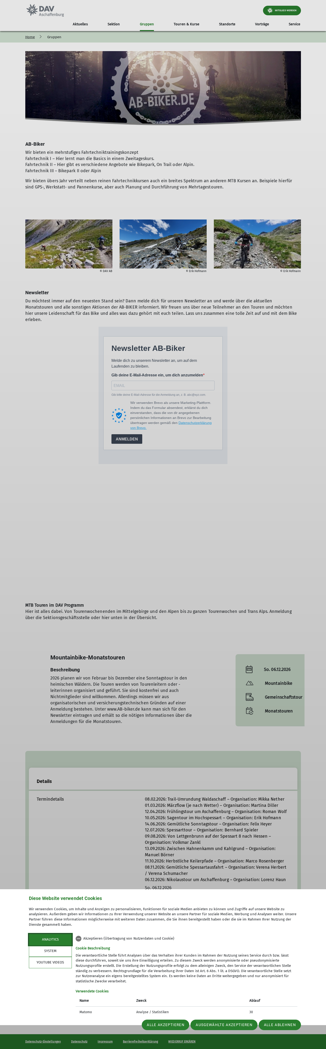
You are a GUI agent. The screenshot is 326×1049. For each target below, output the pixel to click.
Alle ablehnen (280, 1025)
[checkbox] (186, 938)
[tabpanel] (186, 976)
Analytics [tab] (50, 939)
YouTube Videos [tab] (50, 962)
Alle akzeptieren (165, 1025)
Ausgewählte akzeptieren (224, 1025)
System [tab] (50, 951)
